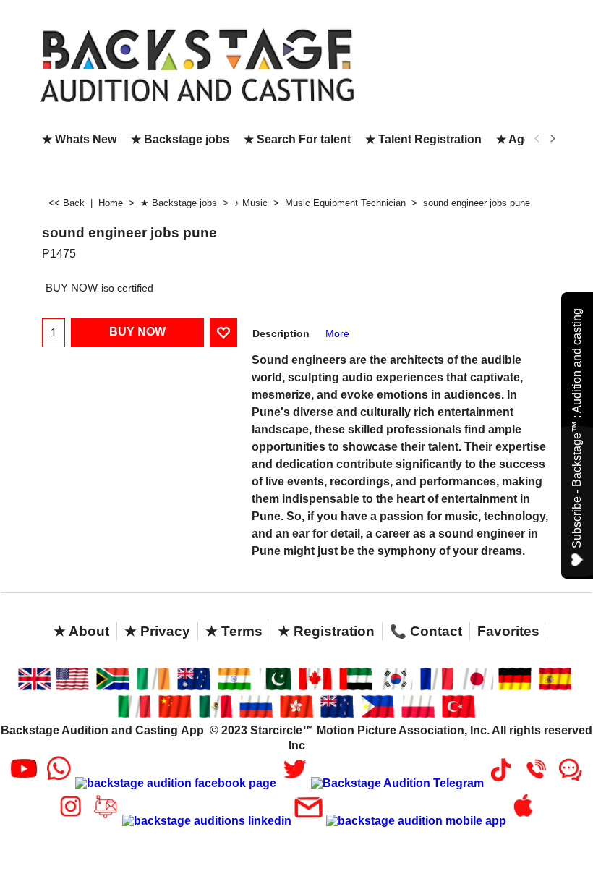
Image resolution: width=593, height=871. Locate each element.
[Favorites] (223, 333)
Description (281, 333)
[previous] (537, 138)
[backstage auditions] (179, 64)
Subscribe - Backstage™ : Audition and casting (577, 428)
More (337, 333)
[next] (551, 138)
